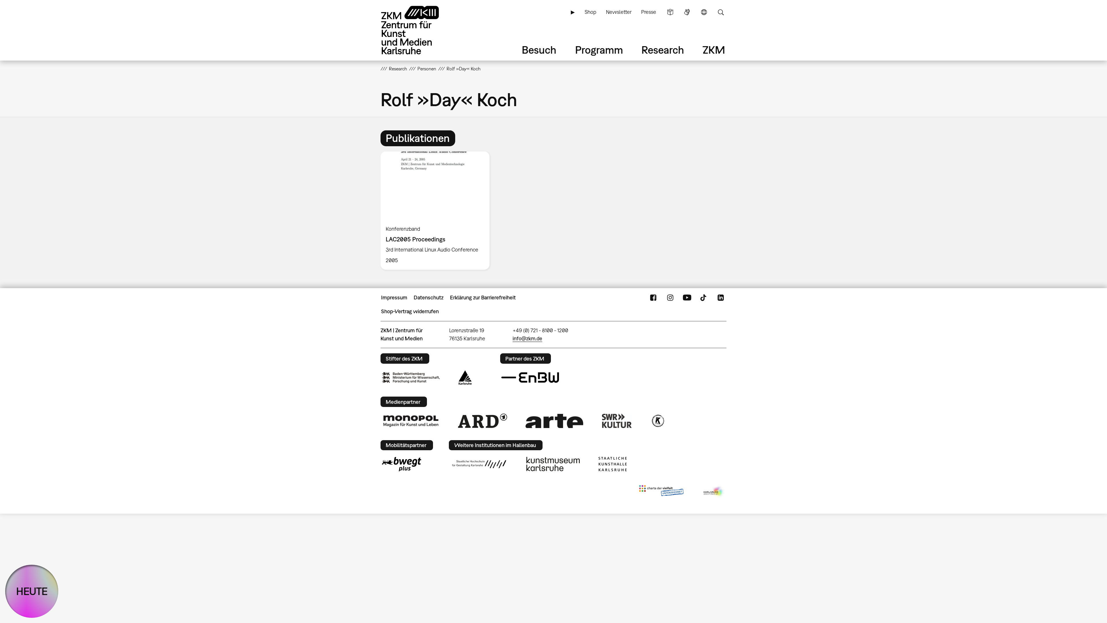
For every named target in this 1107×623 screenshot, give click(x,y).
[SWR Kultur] (617, 421)
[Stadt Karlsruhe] (465, 377)
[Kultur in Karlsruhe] (657, 421)
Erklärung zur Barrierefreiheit (483, 297)
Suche (720, 12)
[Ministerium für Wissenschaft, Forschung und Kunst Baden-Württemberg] (411, 377)
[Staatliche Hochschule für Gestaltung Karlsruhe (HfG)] (479, 464)
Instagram (670, 298)
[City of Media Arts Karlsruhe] (713, 492)
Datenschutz (428, 297)
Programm (599, 50)
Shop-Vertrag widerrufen (410, 311)
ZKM (714, 50)
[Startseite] (418, 30)
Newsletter (619, 12)
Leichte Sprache (670, 12)
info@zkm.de (527, 338)
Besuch (539, 50)
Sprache (704, 12)
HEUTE (32, 591)
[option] (438, 210)
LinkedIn (720, 298)
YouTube (687, 298)
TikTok (704, 298)
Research (662, 50)
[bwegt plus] (401, 464)
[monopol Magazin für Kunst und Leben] (411, 420)
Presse (648, 12)
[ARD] (482, 421)
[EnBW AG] (530, 377)
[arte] (554, 421)
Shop (590, 12)
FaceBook (653, 298)
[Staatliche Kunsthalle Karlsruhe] (612, 464)
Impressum (394, 297)
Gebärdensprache (687, 12)
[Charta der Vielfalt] (661, 492)
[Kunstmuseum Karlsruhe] (553, 464)
